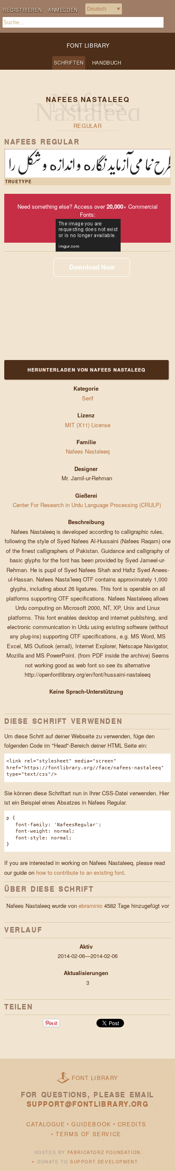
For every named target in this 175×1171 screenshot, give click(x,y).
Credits (132, 1124)
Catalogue (45, 1124)
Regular (87, 126)
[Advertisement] (57, 305)
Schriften (69, 62)
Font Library (95, 1078)
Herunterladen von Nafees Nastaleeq (87, 369)
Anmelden (63, 9)
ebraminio (90, 906)
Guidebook (91, 1124)
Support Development (103, 1162)
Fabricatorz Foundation (104, 1152)
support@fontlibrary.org (88, 1104)
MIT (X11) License (87, 425)
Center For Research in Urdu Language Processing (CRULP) (88, 505)
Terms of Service (88, 1134)
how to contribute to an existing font (80, 872)
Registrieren (22, 9)
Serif (87, 398)
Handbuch (106, 62)
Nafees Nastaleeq (88, 451)
